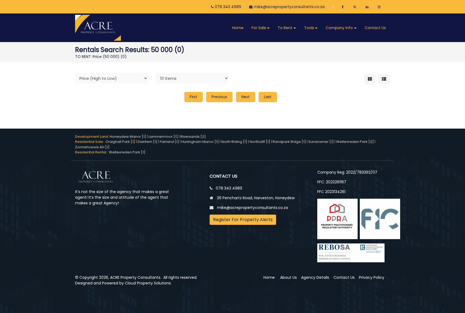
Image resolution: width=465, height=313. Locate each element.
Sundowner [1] (321, 141)
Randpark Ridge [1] (289, 141)
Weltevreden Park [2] (355, 141)
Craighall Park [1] (120, 141)
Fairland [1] (169, 141)
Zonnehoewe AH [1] (92, 147)
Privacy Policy (371, 277)
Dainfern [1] (147, 141)
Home (238, 27)
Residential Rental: (92, 152)
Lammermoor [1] (163, 136)
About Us (288, 277)
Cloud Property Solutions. (148, 283)
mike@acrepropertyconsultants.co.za (289, 6)
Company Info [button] (339, 27)
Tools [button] (309, 27)
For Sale (259, 27)
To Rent (285, 27)
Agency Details (315, 277)
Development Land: (92, 136)
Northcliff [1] (260, 141)
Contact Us (375, 27)
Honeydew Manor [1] (128, 136)
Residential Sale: (90, 141)
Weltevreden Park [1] (127, 152)
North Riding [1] (234, 141)
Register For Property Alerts (243, 219)
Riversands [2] (193, 136)
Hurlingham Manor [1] (200, 141)
